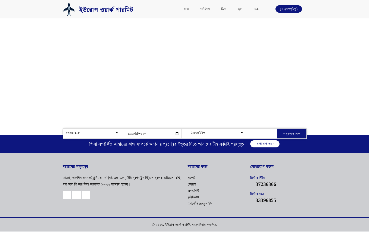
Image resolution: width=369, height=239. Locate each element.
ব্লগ (240, 9)
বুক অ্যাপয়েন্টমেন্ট (289, 9)
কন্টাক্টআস (193, 197)
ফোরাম (192, 184)
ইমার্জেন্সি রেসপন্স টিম (200, 203)
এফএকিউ (193, 191)
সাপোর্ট (191, 178)
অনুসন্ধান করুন (291, 133)
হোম (186, 9)
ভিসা (223, 9)
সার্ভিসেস (205, 9)
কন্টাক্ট (256, 9)
